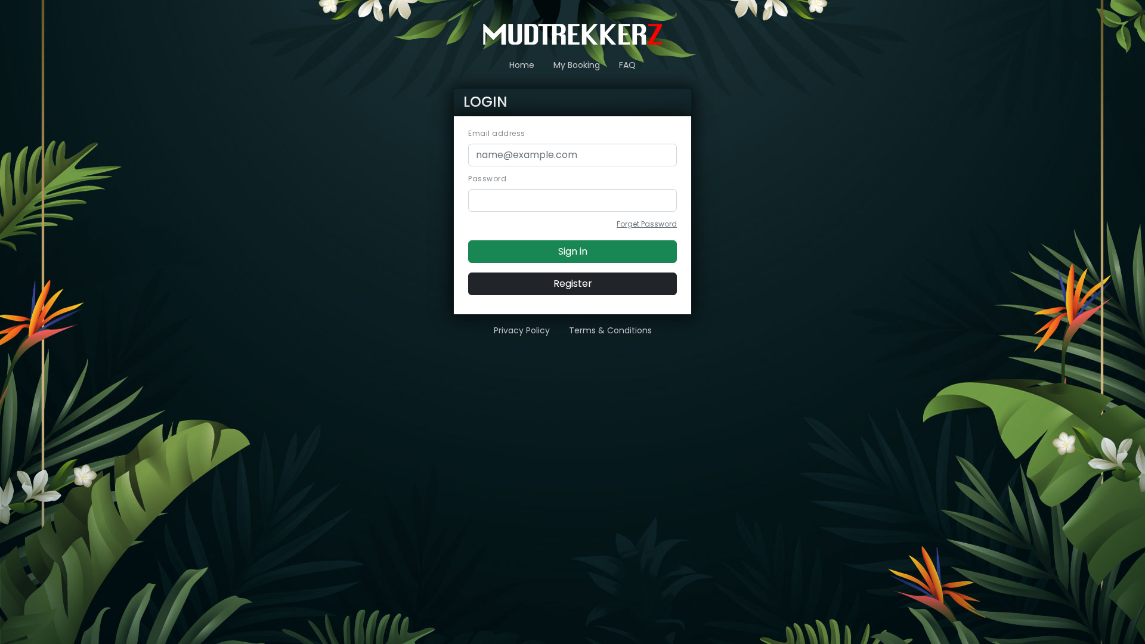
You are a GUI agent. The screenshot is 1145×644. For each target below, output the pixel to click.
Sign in (572, 251)
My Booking (576, 65)
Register (572, 283)
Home (521, 65)
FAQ (627, 65)
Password (487, 179)
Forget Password (647, 224)
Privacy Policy (522, 330)
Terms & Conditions (610, 330)
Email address (496, 133)
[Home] (572, 34)
